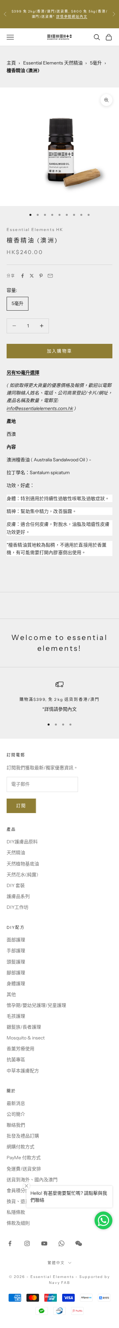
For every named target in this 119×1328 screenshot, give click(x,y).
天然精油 (16, 853)
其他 (11, 994)
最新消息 (16, 1103)
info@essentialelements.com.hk (40, 408)
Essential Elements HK (35, 229)
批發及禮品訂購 (23, 1136)
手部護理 (16, 951)
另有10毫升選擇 (23, 372)
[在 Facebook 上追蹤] (10, 1243)
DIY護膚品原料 (22, 842)
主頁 (11, 63)
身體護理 (16, 983)
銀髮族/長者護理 (24, 1027)
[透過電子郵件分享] (50, 275)
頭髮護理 (16, 962)
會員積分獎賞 (20, 1190)
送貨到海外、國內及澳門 (32, 1180)
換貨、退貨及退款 (25, 1201)
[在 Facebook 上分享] (22, 275)
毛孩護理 (16, 1016)
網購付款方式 (20, 1147)
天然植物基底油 (23, 864)
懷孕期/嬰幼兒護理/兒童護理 (36, 1005)
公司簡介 (16, 1114)
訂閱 (21, 805)
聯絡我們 (16, 1125)
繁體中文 (56, 1263)
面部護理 (16, 940)
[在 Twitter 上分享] (31, 275)
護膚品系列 (18, 896)
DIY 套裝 (16, 885)
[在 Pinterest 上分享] (41, 275)
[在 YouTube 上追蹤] (44, 1243)
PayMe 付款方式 (24, 1158)
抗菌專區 (16, 1059)
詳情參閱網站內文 (71, 16)
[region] (59, 696)
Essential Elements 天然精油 (53, 63)
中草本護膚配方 (23, 1071)
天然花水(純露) (22, 875)
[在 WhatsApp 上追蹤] (61, 1243)
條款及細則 (18, 1223)
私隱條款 (16, 1212)
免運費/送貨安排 (24, 1169)
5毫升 (96, 63)
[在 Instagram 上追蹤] (27, 1243)
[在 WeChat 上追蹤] (78, 1243)
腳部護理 (16, 973)
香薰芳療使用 (20, 1049)
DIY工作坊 (17, 907)
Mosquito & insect (26, 1038)
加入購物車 (59, 350)
